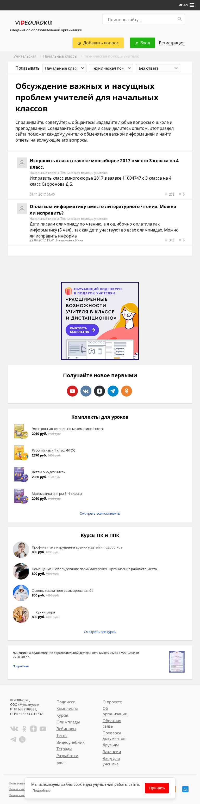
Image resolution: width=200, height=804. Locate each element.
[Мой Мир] (185, 789)
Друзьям (111, 744)
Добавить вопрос (101, 43)
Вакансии (112, 751)
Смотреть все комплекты (100, 513)
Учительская (25, 56)
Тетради (64, 748)
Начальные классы (60, 56)
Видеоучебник (71, 742)
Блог (61, 762)
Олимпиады (68, 721)
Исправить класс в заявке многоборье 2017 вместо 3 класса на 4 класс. (104, 163)
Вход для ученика (111, 761)
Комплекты (67, 708)
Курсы (62, 715)
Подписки (66, 701)
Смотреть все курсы (100, 631)
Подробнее (21, 666)
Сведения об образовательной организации (46, 30)
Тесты (62, 735)
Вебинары (66, 728)
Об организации (115, 711)
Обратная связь (112, 723)
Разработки (67, 755)
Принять (157, 787)
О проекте (112, 701)
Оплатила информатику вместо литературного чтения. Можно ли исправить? (103, 209)
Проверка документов (114, 735)
